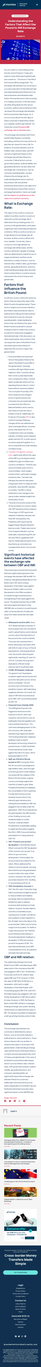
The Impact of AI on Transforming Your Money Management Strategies (19, 1163)
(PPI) (28, 417)
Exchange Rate (20, 16)
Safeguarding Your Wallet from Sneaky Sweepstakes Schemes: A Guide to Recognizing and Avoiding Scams (19, 1142)
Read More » (7, 1146)
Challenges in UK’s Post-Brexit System (19, 1181)
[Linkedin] (25, 1336)
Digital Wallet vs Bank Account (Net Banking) (18, 1200)
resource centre (23, 4)
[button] (37, 4)
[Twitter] (19, 1336)
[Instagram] (22, 1336)
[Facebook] (16, 1336)
